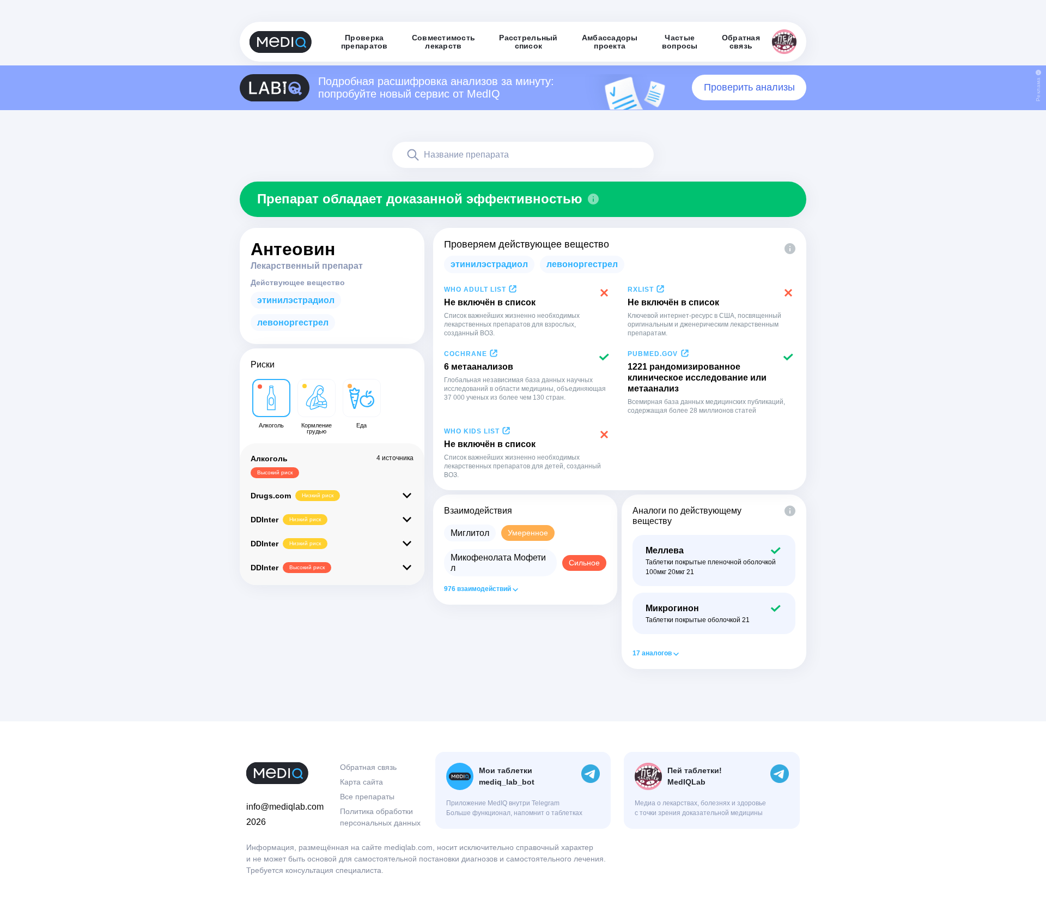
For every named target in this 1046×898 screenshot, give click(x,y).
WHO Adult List (475, 289)
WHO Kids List (472, 431)
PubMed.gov (653, 354)
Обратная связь (368, 767)
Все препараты (367, 796)
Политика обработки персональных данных (380, 817)
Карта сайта (361, 782)
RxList (641, 289)
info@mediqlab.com (285, 806)
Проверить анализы (749, 87)
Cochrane (465, 354)
